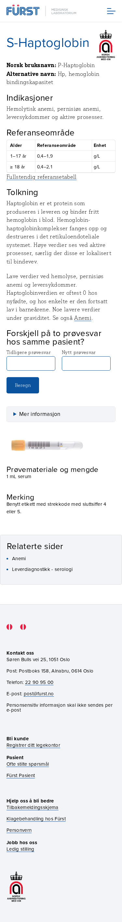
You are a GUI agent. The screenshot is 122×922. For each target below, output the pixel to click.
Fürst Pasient (21, 775)
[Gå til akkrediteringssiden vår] (16, 886)
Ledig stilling (20, 848)
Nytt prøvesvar (79, 352)
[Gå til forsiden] (42, 11)
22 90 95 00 (39, 682)
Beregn (23, 385)
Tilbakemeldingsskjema (33, 807)
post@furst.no (39, 693)
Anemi (82, 318)
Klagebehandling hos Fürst (36, 818)
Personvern (19, 830)
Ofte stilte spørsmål (28, 763)
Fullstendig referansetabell (42, 177)
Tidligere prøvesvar (29, 352)
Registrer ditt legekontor (33, 745)
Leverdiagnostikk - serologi (42, 569)
